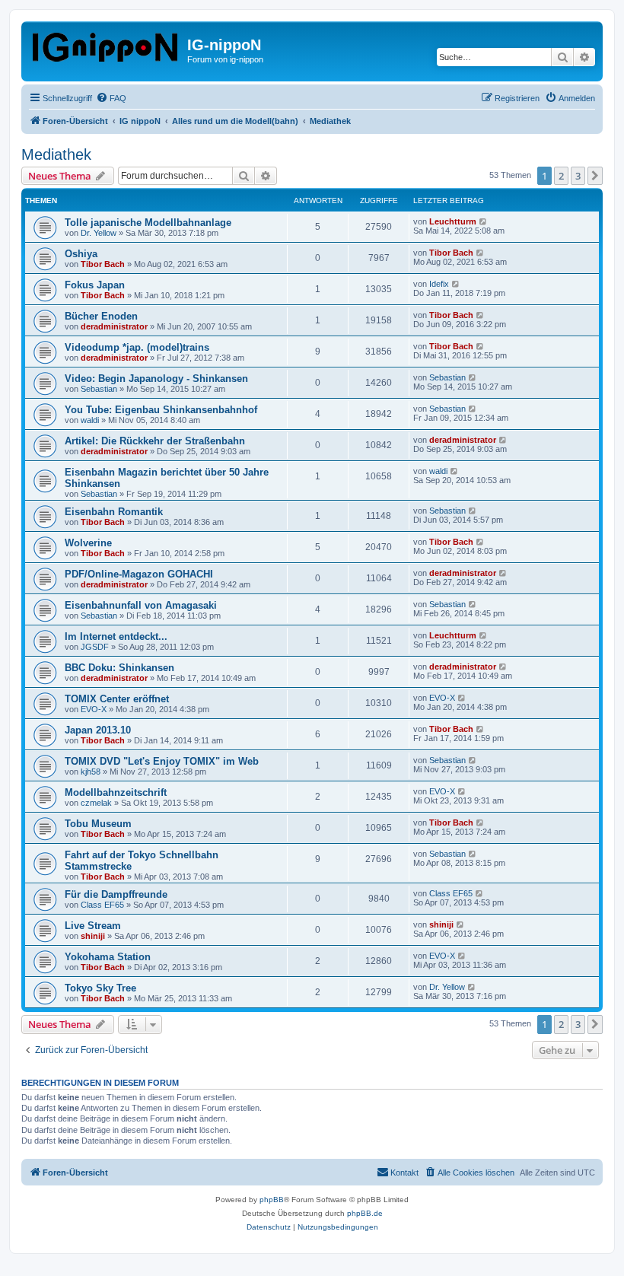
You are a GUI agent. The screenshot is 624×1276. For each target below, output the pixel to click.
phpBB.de (365, 1213)
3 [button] (578, 176)
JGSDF (95, 646)
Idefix (439, 283)
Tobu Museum (98, 823)
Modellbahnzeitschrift (116, 792)
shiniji (93, 935)
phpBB (271, 1199)
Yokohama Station (108, 957)
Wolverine (88, 543)
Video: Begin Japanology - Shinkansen (156, 378)
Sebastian (99, 388)
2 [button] (561, 176)
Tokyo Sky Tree (100, 988)
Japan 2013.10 (98, 730)
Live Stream (93, 925)
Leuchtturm (452, 221)
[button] (595, 176)
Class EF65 (102, 904)
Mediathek (56, 154)
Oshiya (81, 253)
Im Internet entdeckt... (116, 636)
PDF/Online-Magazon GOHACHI (139, 574)
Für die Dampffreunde (116, 894)
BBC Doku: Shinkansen (119, 667)
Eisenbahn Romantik (114, 511)
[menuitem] (111, 98)
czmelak (96, 802)
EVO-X (94, 709)
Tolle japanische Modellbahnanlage (148, 222)
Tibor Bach (103, 264)
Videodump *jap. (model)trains (137, 347)
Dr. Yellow (98, 232)
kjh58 (90, 771)
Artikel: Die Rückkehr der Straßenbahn (155, 441)
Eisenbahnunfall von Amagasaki (141, 605)
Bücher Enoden (101, 316)
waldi (90, 420)
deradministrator (114, 326)
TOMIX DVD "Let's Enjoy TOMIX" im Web (162, 761)
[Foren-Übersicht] (106, 44)
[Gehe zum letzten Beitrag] (484, 221)
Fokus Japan (95, 285)
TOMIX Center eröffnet (117, 699)
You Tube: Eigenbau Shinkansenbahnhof (161, 409)
